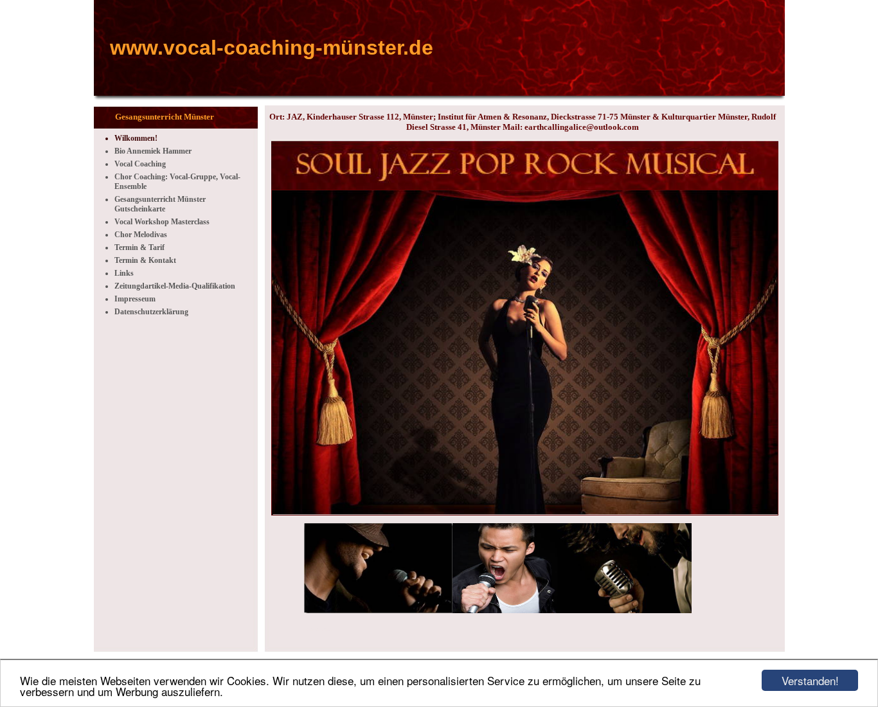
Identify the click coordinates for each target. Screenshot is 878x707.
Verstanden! (810, 680)
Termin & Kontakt (145, 260)
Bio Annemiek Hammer (153, 151)
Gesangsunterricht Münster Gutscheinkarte (160, 204)
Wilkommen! (135, 138)
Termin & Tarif (139, 247)
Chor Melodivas (140, 234)
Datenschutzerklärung (151, 311)
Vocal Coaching (140, 163)
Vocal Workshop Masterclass (162, 221)
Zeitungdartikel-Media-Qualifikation (174, 286)
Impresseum (135, 298)
